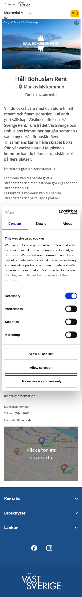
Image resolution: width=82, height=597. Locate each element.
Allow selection (41, 367)
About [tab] (67, 223)
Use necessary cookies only (41, 381)
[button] (41, 44)
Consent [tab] (14, 223)
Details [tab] (41, 223)
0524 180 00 (22, 413)
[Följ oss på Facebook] (34, 548)
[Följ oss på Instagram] (49, 548)
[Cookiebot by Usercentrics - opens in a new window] (59, 212)
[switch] (71, 309)
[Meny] (75, 13)
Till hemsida (24, 420)
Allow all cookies (41, 354)
